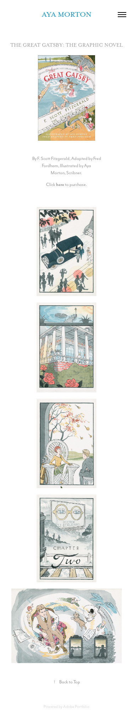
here (60, 184)
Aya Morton (67, 14)
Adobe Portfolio (76, 706)
